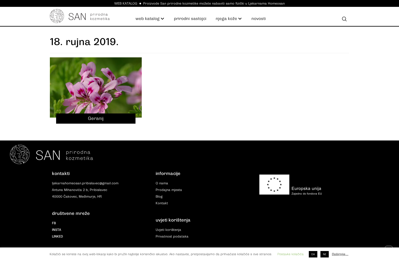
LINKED (57, 236)
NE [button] (324, 254)
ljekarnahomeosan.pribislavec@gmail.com (85, 183)
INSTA (56, 230)
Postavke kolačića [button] (290, 254)
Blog (159, 196)
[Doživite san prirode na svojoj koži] (80, 16)
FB (54, 223)
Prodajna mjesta (169, 190)
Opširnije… (340, 254)
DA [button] (313, 254)
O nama (162, 183)
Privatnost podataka (172, 236)
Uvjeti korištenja (168, 230)
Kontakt (162, 203)
